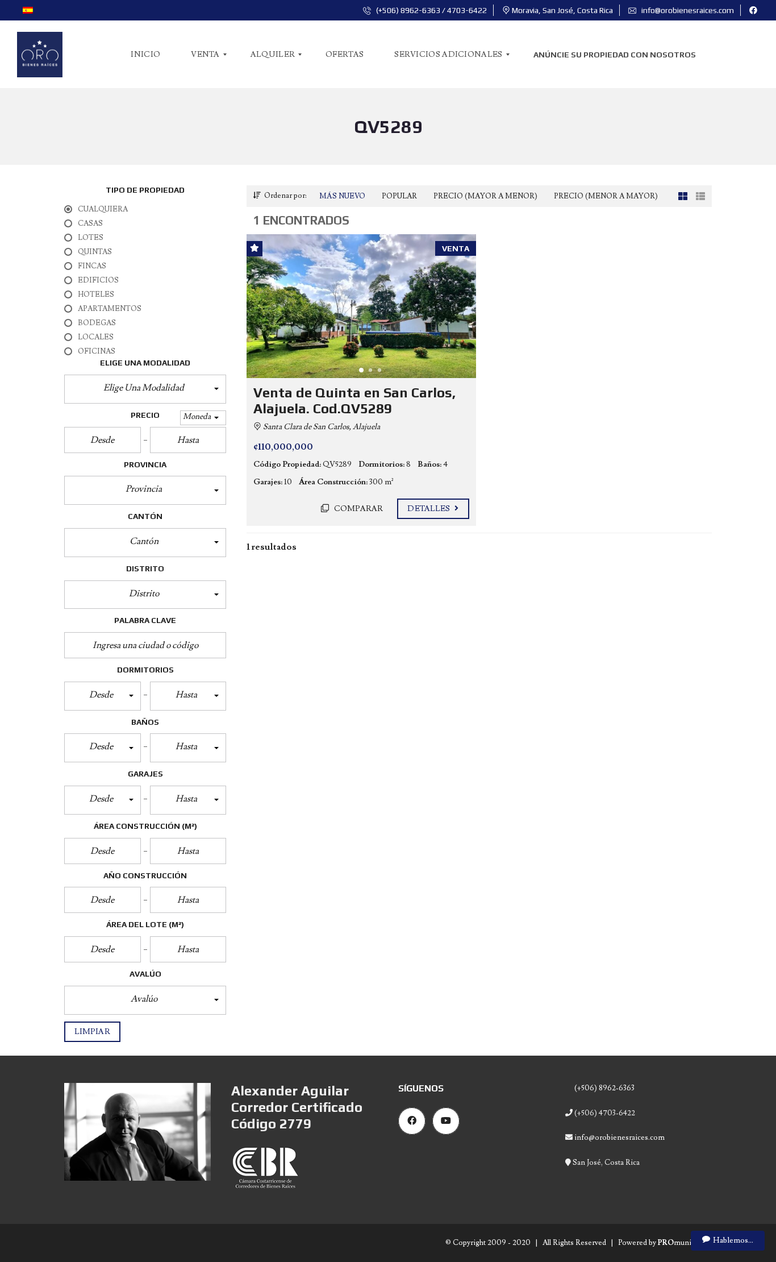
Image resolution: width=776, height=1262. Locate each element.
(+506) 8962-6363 (604, 1088)
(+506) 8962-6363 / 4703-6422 (430, 10)
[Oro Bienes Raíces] (39, 54)
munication (685, 1242)
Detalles (429, 509)
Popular (399, 196)
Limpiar (92, 1032)
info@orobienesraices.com (687, 10)
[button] (145, 389)
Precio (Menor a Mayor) (606, 196)
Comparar (357, 509)
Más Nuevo (342, 196)
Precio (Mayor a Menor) (485, 196)
